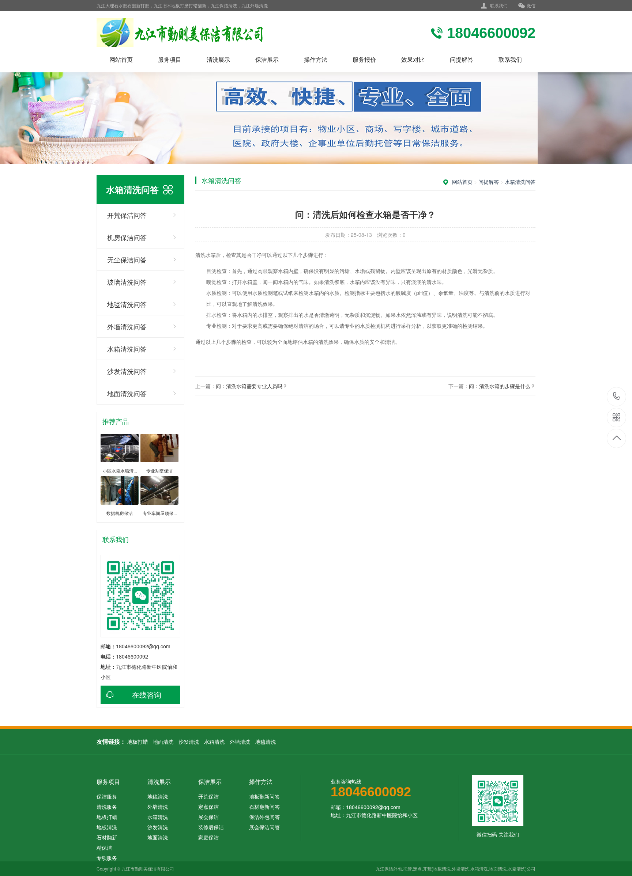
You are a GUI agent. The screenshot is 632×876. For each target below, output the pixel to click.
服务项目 (169, 59)
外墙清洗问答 (127, 326)
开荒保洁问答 (127, 215)
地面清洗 (163, 741)
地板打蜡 (137, 741)
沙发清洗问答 (127, 371)
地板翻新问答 (264, 796)
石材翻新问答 (264, 806)
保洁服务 (107, 796)
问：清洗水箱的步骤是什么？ (502, 386)
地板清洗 (107, 827)
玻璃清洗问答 (127, 282)
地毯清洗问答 (127, 304)
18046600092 (617, 396)
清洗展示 (218, 59)
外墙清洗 (240, 741)
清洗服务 (107, 806)
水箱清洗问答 (127, 348)
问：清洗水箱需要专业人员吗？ (251, 386)
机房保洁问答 (127, 237)
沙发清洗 (188, 741)
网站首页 (121, 59)
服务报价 (364, 59)
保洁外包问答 (264, 816)
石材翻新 (107, 837)
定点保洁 (208, 806)
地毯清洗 (265, 741)
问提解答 (461, 59)
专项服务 (107, 857)
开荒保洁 (208, 796)
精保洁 (104, 847)
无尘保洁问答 (127, 259)
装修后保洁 (211, 827)
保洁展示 (267, 59)
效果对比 (413, 59)
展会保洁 (208, 816)
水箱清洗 (214, 741)
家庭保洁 (208, 837)
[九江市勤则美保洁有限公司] (193, 32)
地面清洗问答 (127, 393)
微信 (531, 5)
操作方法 (315, 59)
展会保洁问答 (264, 827)
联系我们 (499, 5)
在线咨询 (146, 694)
